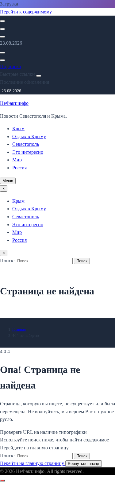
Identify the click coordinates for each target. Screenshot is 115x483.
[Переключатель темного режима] (2, 29)
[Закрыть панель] (38, 76)
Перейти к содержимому (26, 11)
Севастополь (25, 144)
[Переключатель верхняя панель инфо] (2, 37)
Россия (19, 167)
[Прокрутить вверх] (2, 480)
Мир (17, 159)
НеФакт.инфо (14, 103)
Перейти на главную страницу (32, 463)
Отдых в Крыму (29, 136)
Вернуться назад (83, 463)
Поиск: (8, 260)
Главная (19, 329)
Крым (18, 128)
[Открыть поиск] (2, 21)
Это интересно (27, 152)
